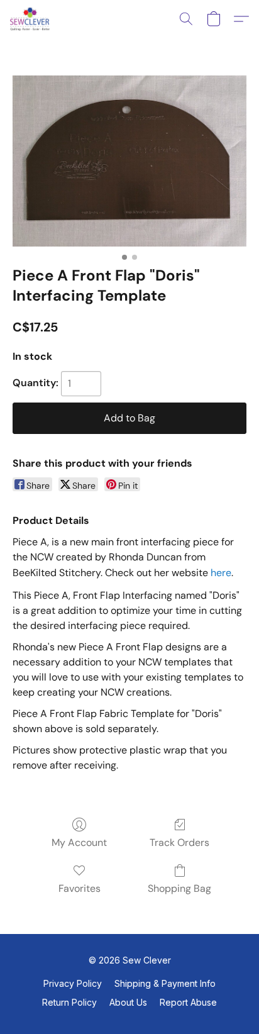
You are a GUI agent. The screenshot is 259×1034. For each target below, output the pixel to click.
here (221, 572)
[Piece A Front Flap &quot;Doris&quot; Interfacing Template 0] (129, 161)
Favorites (79, 888)
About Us (128, 1002)
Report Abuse (188, 1002)
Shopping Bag (179, 888)
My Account (79, 842)
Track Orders (179, 842)
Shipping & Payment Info (165, 983)
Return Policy (69, 1002)
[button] (31, 19)
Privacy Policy (72, 983)
